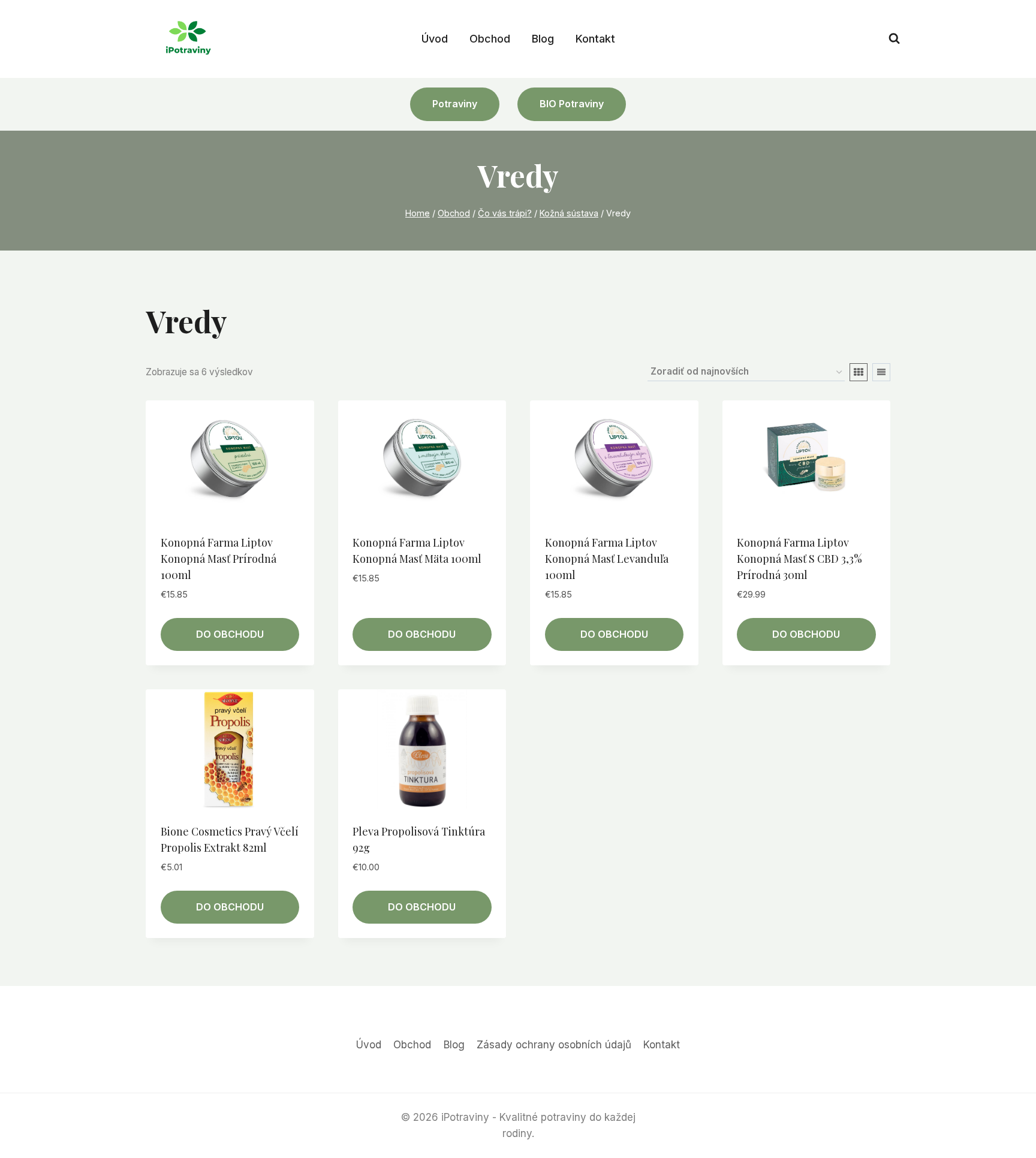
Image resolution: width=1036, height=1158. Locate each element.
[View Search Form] (894, 38)
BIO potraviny (572, 104)
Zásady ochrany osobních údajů (554, 1045)
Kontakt (595, 38)
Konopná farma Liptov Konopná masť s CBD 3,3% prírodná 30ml (799, 558)
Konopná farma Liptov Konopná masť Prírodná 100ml (218, 558)
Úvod (434, 38)
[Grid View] (859, 372)
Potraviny (454, 104)
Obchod (489, 38)
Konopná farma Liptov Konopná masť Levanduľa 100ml (606, 558)
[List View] (881, 372)
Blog (543, 38)
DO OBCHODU (230, 634)
